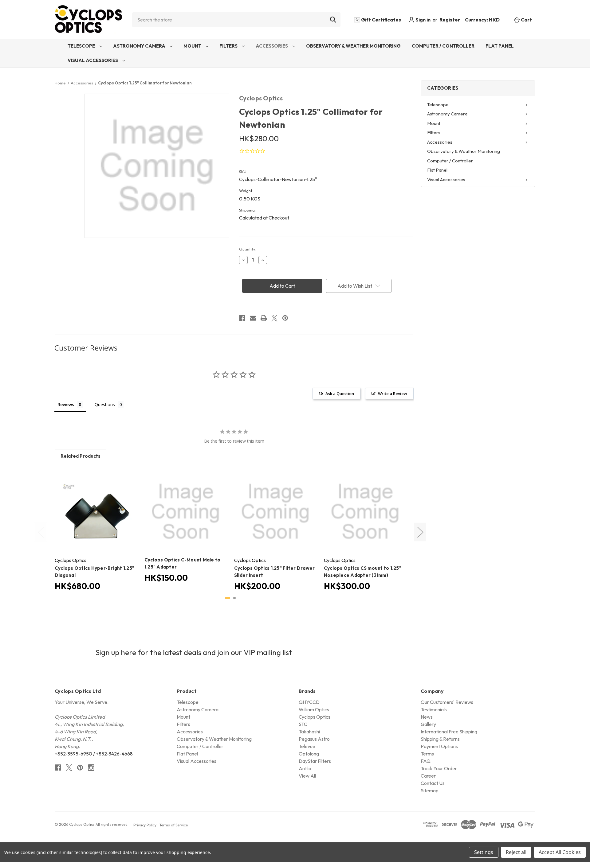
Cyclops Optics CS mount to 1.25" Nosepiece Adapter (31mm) (362, 571)
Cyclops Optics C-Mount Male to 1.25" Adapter (182, 563)
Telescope (82, 46)
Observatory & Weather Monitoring (353, 46)
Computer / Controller (443, 46)
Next (420, 531)
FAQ (426, 761)
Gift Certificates (380, 20)
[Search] (333, 19)
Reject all (516, 852)
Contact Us (433, 783)
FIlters (228, 46)
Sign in (423, 20)
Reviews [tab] (65, 404)
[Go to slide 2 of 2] (234, 598)
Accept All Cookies (560, 852)
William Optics (314, 709)
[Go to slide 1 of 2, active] (227, 598)
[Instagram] (91, 767)
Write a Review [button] (392, 393)
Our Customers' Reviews (447, 702)
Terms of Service (173, 825)
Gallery (428, 724)
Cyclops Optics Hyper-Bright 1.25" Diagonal (94, 571)
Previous (40, 531)
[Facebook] (242, 318)
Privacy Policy (144, 825)
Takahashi (309, 731)
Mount (192, 46)
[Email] (253, 318)
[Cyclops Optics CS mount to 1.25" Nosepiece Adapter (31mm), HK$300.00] (365, 512)
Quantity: (247, 249)
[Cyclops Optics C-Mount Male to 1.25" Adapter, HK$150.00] (185, 512)
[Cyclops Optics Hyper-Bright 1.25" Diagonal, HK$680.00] (96, 512)
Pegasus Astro (314, 739)
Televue (307, 746)
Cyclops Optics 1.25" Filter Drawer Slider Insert (274, 571)
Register (449, 20)
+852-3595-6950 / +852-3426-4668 (94, 754)
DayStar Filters (315, 761)
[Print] (264, 318)
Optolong (309, 754)
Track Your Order (439, 768)
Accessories (272, 46)
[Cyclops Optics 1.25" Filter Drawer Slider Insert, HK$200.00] (275, 512)
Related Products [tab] (80, 456)
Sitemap (430, 790)
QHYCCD (309, 702)
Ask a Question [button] (339, 393)
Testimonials (434, 709)
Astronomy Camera (139, 46)
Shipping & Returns (440, 739)
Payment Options (439, 746)
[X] (274, 318)
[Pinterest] (285, 318)
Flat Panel (500, 46)
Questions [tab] (105, 404)
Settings (483, 852)
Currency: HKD (483, 20)
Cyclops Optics (261, 98)
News (427, 717)
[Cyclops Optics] (88, 19)
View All (307, 776)
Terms (427, 754)
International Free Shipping (449, 731)
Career (428, 776)
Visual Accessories (93, 60)
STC (303, 724)
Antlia (305, 768)
